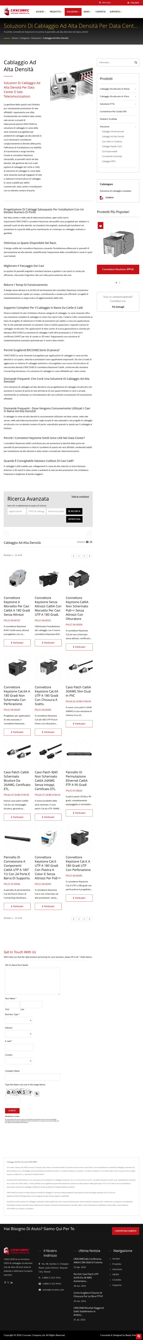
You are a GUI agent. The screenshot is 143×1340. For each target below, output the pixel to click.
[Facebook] (5, 1282)
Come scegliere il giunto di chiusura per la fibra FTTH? (88, 1294)
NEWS (87, 12)
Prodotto (55, 12)
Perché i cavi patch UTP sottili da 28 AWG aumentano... (86, 1278)
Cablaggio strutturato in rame (114, 89)
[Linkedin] (12, 1282)
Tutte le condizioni (80, 496)
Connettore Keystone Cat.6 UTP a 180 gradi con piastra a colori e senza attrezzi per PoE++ (48, 867)
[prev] (6, 533)
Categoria (24, 38)
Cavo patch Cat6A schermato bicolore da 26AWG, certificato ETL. (17, 780)
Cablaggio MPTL (109, 161)
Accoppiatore (128, 1201)
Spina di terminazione (71, 1201)
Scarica (109, 197)
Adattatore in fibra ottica (107, 1205)
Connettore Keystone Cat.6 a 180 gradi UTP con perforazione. (78, 863)
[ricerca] (100, 2)
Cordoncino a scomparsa (112, 1201)
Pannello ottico (76, 1205)
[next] (89, 533)
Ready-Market (132, 1335)
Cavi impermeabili (109, 152)
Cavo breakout (122, 1205)
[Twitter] (8, 1282)
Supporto (115, 12)
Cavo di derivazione (90, 1205)
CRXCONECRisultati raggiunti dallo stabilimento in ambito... (89, 1311)
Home (15, 38)
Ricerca (75, 511)
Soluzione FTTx (107, 104)
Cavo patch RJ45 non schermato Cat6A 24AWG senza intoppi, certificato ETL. (46, 780)
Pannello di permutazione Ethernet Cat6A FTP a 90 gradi (77, 778)
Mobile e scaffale (108, 119)
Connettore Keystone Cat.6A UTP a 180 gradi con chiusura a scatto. (46, 695)
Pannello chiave (27, 1205)
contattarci (30, 1208)
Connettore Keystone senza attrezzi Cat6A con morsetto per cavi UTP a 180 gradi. (48, 606)
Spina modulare (85, 1201)
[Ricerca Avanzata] (139, 1336)
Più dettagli (118, 306)
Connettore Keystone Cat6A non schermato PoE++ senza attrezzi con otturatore (77, 608)
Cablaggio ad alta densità (55, 38)
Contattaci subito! (125, 1231)
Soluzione (72, 12)
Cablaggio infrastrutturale (113, 132)
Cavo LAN (58, 1201)
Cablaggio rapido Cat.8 (112, 146)
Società (40, 12)
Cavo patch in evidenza (112, 142)
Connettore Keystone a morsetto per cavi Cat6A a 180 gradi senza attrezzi (17, 606)
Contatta (101, 12)
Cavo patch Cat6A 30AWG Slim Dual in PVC (78, 691)
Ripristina (74, 519)
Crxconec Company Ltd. (34, 1335)
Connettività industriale (112, 156)
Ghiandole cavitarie (14, 1205)
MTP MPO (11, 1208)
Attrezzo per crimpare (42, 1205)
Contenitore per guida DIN (113, 111)
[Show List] (91, 542)
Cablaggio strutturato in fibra (114, 96)
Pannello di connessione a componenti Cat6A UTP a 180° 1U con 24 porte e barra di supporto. (17, 867)
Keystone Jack (97, 1201)
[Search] (136, 62)
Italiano (135, 3)
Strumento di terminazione (60, 1205)
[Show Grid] (87, 542)
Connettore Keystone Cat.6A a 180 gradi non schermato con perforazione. (17, 695)
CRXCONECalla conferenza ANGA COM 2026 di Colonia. (88, 1260)
